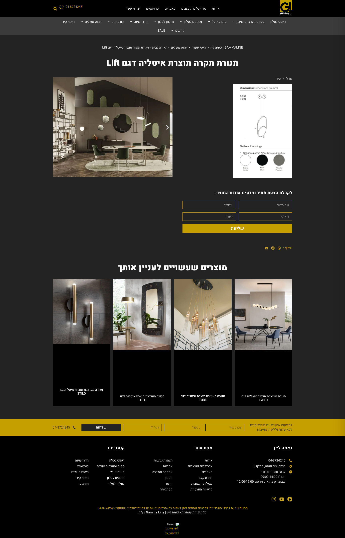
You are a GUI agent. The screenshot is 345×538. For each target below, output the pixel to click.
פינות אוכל (219, 21)
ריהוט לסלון (278, 21)
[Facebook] (289, 499)
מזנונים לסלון (193, 21)
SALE (161, 30)
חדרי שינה (141, 21)
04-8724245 (73, 6)
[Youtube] (281, 499)
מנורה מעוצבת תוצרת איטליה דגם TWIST (263, 398)
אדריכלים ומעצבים (193, 8)
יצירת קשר (133, 8)
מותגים (179, 30)
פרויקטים (152, 8)
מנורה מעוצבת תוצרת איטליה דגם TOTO (142, 398)
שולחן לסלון (166, 21)
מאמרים (170, 8)
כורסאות (118, 21)
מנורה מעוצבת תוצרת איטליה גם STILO (81, 391)
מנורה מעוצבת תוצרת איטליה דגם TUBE (203, 398)
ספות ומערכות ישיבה (250, 21)
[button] (55, 9)
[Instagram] (273, 499)
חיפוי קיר (68, 21)
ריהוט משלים (93, 21)
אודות (215, 8)
